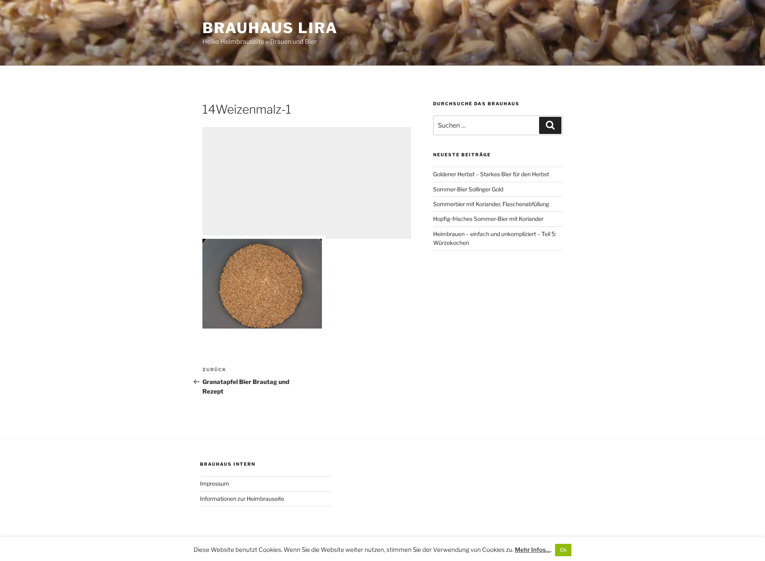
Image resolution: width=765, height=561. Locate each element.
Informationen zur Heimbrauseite (242, 498)
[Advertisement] (306, 183)
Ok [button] (563, 550)
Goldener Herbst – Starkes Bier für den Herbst (491, 174)
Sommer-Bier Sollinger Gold (468, 189)
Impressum (214, 483)
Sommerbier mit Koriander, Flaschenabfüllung (491, 204)
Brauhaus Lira (269, 28)
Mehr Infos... (533, 549)
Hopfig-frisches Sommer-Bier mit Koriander (488, 218)
